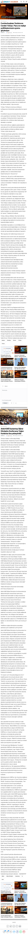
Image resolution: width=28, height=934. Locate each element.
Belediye (9, 340)
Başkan (3, 340)
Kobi (3, 879)
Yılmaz (3, 343)
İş (22, 876)
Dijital (3, 876)
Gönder (5, 403)
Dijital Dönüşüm (9, 876)
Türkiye (19, 340)
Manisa (14, 340)
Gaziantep (17, 876)
